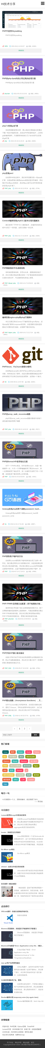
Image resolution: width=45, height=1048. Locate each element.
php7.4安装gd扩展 (10, 126)
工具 (23, 779)
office (16, 779)
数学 (12, 752)
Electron (24, 761)
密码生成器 (29, 1032)
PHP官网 (13, 1026)
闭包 (10, 715)
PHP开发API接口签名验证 (13, 653)
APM (6, 46)
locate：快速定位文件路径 (11, 832)
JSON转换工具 (17, 1029)
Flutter (20, 752)
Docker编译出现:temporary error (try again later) (19, 997)
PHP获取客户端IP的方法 (12, 556)
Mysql (10, 283)
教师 (28, 775)
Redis (29, 752)
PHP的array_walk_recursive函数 (16, 414)
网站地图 (26, 1042)
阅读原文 (21, 50)
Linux (6, 752)
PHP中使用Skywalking (12, 31)
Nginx (10, 332)
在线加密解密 (36, 1029)
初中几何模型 (8, 775)
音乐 (11, 770)
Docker (19, 770)
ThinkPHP (30, 1026)
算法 (21, 757)
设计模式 (34, 761)
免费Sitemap (20, 1035)
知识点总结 (31, 757)
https (5, 784)
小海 (22, 1044)
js (26, 770)
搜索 (35, 735)
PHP (6, 188)
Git (5, 382)
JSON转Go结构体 (17, 1032)
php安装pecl (7, 173)
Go (5, 524)
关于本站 (10, 1042)
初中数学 (12, 757)
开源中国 (5, 1026)
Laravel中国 (6, 1029)
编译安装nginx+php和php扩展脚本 (17, 317)
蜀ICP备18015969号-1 (32, 1044)
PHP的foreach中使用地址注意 (15, 461)
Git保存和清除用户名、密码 (11, 980)
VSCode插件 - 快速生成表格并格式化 (14, 911)
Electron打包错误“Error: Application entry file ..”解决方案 (23, 946)
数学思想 (27, 766)
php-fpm (7, 93)
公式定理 (20, 775)
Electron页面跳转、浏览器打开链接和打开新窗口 (19, 929)
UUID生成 (5, 1032)
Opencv (6, 761)
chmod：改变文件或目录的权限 (12, 867)
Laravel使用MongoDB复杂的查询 (13, 815)
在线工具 (27, 1029)
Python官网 (22, 1026)
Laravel (31, 779)
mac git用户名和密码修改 (10, 963)
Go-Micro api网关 (8, 849)
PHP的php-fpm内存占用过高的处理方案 (19, 78)
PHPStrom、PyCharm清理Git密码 (16, 367)
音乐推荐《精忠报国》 (9, 884)
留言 (32, 1042)
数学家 (36, 775)
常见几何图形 (15, 766)
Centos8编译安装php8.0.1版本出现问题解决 (20, 221)
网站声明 (18, 1042)
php (6, 141)
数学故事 (7, 779)
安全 (10, 668)
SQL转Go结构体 (8, 1035)
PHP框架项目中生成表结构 (13, 268)
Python (36, 752)
